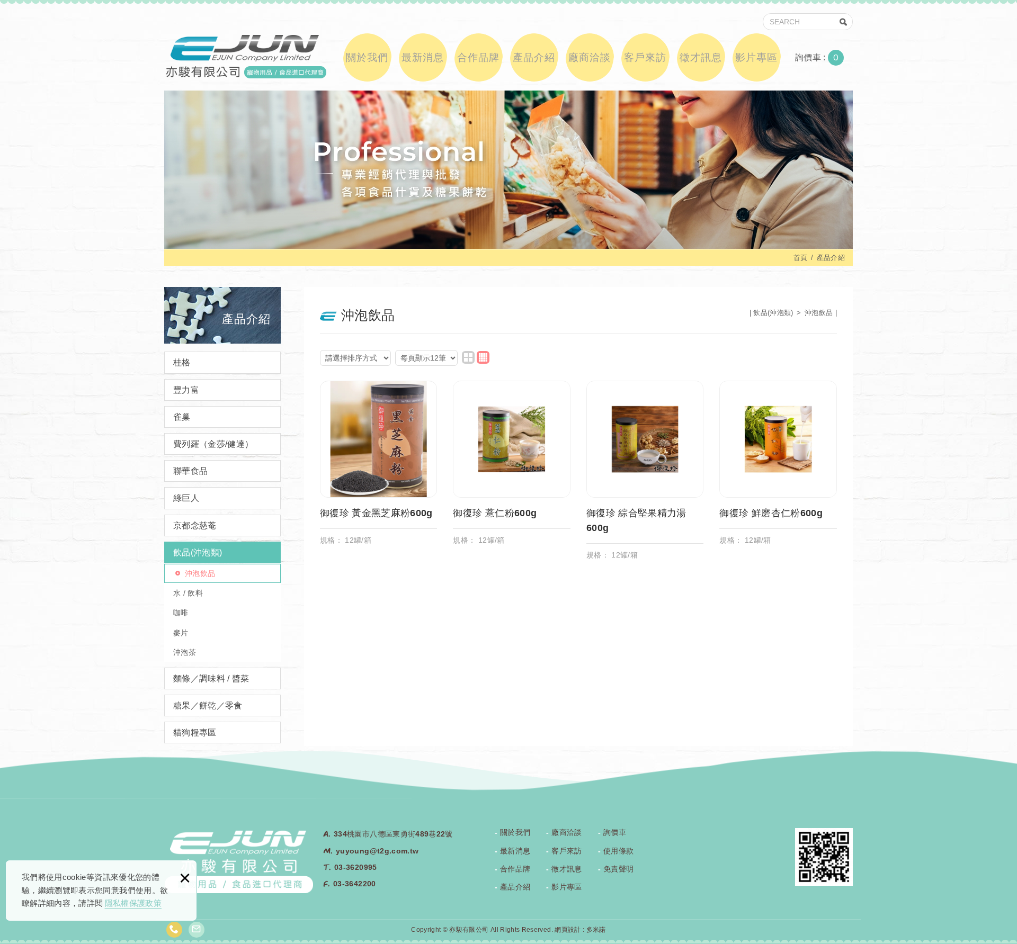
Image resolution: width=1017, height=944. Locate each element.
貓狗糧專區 (195, 732)
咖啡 (181, 612)
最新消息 (423, 57)
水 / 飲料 (188, 593)
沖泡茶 (184, 652)
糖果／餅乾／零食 (208, 705)
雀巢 (182, 416)
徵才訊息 (701, 57)
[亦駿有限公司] (245, 55)
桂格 (182, 362)
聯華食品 (190, 470)
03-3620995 (355, 867)
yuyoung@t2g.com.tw (377, 851)
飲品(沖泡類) (197, 552)
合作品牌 (478, 57)
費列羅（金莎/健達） (213, 443)
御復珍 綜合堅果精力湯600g (645, 476)
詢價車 (824, 57)
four (483, 357)
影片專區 (756, 57)
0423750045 (174, 930)
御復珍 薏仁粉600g (511, 468)
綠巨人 (186, 497)
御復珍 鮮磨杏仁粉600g (778, 468)
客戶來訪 (645, 57)
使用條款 (618, 851)
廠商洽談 (589, 57)
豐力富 (186, 389)
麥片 (181, 632)
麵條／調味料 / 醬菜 (211, 678)
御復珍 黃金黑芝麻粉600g (379, 468)
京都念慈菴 (195, 525)
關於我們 (367, 57)
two (468, 357)
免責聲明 (618, 869)
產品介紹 (534, 57)
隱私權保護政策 (133, 902)
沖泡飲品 (200, 573)
